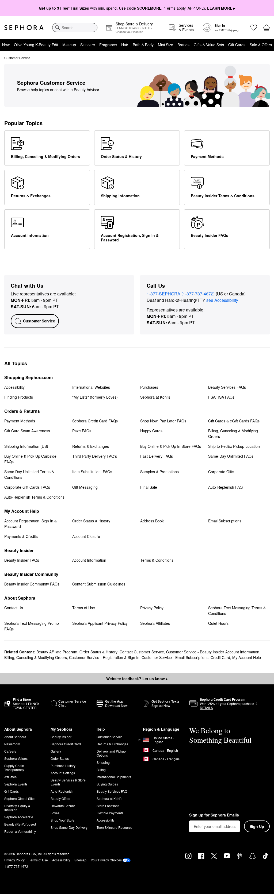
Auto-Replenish (62, 791)
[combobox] (74, 27)
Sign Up (257, 826)
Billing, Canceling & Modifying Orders (35, 657)
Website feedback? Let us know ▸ (137, 678)
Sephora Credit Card (66, 744)
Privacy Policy (14, 860)
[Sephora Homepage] (24, 27)
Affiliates (10, 776)
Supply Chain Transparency (14, 767)
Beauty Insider (61, 736)
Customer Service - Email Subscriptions (175, 657)
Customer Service (110, 736)
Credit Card (220, 657)
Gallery (56, 751)
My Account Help (246, 657)
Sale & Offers (261, 44)
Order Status (60, 758)
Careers (10, 751)
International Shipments (114, 776)
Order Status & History (98, 651)
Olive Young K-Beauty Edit (36, 44)
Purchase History (63, 765)
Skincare (87, 44)
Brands (183, 44)
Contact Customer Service (142, 651)
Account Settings (63, 772)
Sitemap (80, 860)
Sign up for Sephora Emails (214, 815)
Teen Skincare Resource (114, 827)
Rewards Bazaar (63, 805)
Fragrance (108, 44)
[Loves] (253, 27)
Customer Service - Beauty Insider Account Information (212, 651)
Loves (55, 813)
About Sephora (15, 736)
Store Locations (108, 805)
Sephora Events (16, 784)
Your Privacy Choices (106, 860)
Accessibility (106, 820)
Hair (124, 44)
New (6, 44)
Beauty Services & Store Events (68, 782)
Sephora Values (16, 758)
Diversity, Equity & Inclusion (17, 807)
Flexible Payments (110, 813)
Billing (101, 769)
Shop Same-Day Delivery (69, 827)
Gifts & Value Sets (209, 44)
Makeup (69, 44)
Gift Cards (236, 44)
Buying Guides (107, 784)
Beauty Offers (60, 798)
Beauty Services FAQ (112, 791)
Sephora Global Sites (19, 798)
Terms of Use (38, 860)
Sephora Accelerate (18, 817)
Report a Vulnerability (20, 831)
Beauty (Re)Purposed (20, 824)
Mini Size (165, 44)
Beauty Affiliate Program (56, 651)
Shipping (103, 762)
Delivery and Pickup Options (111, 753)
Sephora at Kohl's (109, 798)
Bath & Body (143, 44)
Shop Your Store (62, 820)
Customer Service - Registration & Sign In (104, 657)
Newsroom (12, 744)
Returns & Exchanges (112, 744)
